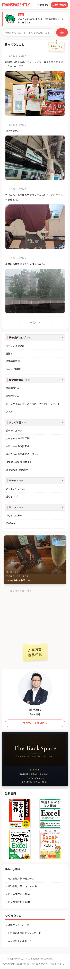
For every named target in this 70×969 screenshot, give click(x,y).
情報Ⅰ (9, 353)
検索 (62, 32)
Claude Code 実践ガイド (19, 461)
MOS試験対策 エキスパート (22, 886)
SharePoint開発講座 (17, 469)
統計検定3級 (12, 388)
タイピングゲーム (15, 488)
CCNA (9, 411)
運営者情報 (9, 964)
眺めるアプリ (13, 496)
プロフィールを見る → (35, 723)
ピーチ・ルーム (14, 430)
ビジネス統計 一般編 (19, 894)
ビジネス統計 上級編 (19, 902)
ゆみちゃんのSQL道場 (17, 446)
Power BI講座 (13, 369)
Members (43, 4)
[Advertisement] (35, 615)
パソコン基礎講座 (15, 345)
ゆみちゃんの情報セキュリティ (22, 454)
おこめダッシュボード (20, 940)
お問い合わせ (59, 4)
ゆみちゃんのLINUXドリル (20, 438)
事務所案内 (23, 964)
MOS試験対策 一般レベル (21, 878)
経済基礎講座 (13, 361)
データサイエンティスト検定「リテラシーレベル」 (33, 403)
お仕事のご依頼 (39, 964)
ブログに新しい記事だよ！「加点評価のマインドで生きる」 (41, 20)
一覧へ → (35, 322)
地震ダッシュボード (18, 925)
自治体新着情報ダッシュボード (24, 933)
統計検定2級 (12, 396)
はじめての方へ (14, 515)
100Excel (10, 523)
